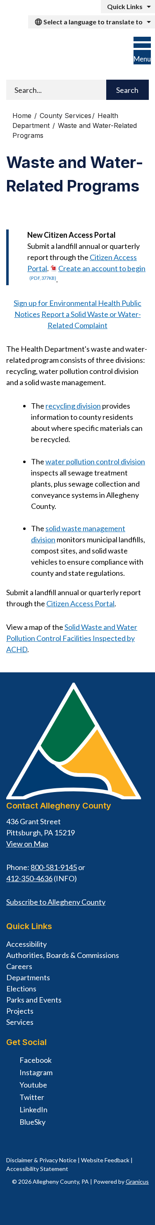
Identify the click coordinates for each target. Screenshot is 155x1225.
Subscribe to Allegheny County (55, 901)
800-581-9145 (54, 867)
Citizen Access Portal (80, 603)
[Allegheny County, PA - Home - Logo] (59, 53)
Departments (28, 977)
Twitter (31, 1097)
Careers (19, 966)
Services (19, 1021)
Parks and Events (34, 999)
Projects (19, 1010)
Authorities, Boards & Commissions (62, 955)
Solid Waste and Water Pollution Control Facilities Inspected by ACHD (71, 638)
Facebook (35, 1059)
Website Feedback (105, 1160)
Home (21, 116)
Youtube (33, 1084)
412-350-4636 (29, 878)
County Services (65, 116)
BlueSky (32, 1121)
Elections (21, 988)
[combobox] (91, 21)
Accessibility (26, 943)
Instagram (35, 1072)
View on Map (27, 843)
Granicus (137, 1181)
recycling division (73, 405)
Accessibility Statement (37, 1168)
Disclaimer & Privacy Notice (41, 1160)
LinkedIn (33, 1109)
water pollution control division (95, 461)
